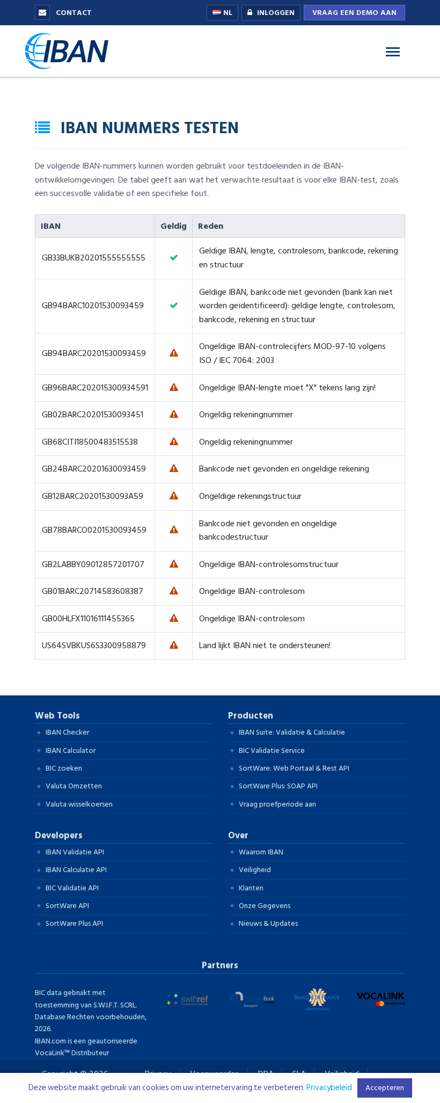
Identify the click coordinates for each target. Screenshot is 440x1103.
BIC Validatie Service (272, 750)
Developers (59, 835)
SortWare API (67, 905)
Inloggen (276, 12)
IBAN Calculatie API (76, 869)
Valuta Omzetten (74, 786)
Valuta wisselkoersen (79, 804)
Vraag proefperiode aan (277, 804)
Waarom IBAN (261, 852)
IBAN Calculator (71, 750)
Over (238, 835)
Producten (250, 715)
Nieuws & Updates (268, 923)
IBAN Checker (67, 732)
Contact (73, 12)
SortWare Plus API (74, 923)
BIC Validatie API (72, 888)
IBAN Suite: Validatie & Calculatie (292, 732)
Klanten (251, 888)
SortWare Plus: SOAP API (278, 786)
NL (226, 12)
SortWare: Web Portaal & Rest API (294, 768)
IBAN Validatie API (75, 852)
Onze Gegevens (264, 905)
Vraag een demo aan (354, 12)
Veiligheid (255, 869)
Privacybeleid (329, 1087)
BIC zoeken (64, 768)
